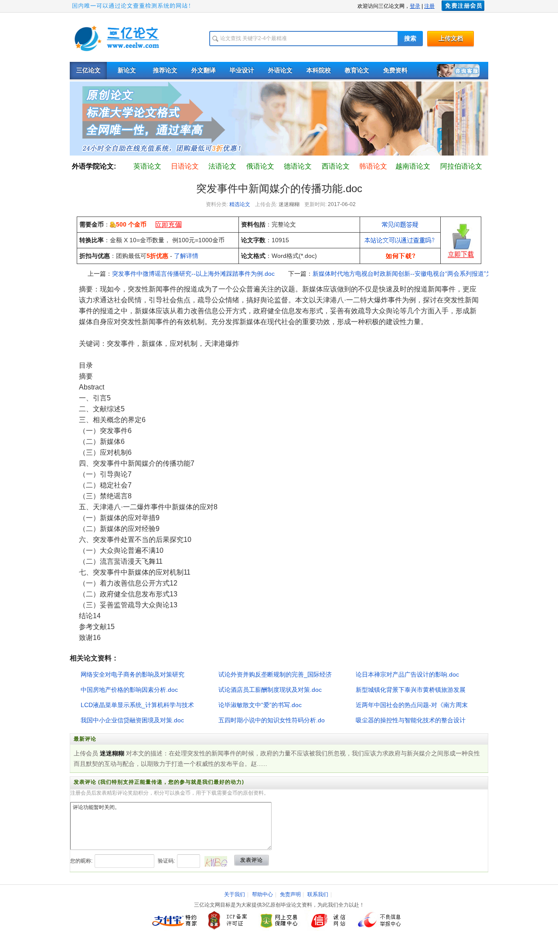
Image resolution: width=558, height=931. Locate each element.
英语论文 (147, 166)
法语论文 (222, 166)
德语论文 (298, 166)
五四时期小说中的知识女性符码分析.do (271, 720)
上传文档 (451, 38)
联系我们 (317, 894)
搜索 (410, 38)
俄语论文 (260, 166)
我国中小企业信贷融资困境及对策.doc (132, 720)
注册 (429, 6)
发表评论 (251, 860)
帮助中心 (262, 894)
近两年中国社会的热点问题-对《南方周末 (412, 704)
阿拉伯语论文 (461, 166)
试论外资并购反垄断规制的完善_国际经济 (275, 674)
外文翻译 (203, 70)
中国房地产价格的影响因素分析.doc (129, 689)
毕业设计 (242, 70)
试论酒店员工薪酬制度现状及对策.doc (270, 689)
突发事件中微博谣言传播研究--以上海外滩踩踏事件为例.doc (193, 273)
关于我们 (234, 894)
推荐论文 (165, 70)
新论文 (127, 70)
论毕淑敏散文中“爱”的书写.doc (260, 704)
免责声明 (290, 894)
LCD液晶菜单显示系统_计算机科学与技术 (137, 704)
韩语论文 (373, 166)
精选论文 (239, 204)
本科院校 (318, 70)
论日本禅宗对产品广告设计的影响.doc (407, 674)
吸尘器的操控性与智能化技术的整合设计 (411, 720)
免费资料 (395, 70)
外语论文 (280, 70)
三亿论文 (88, 70)
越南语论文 (412, 166)
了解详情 (186, 255)
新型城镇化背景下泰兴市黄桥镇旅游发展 (411, 689)
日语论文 (185, 166)
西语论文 (336, 166)
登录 (415, 6)
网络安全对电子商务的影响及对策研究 (132, 674)
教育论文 (357, 70)
